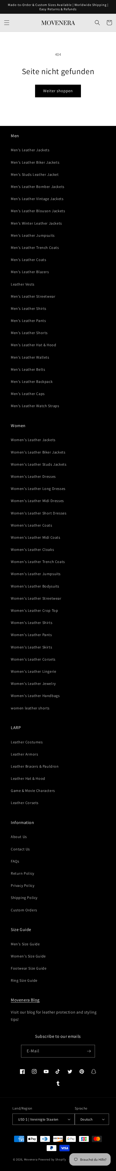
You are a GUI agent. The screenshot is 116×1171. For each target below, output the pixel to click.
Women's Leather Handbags (35, 695)
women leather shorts (30, 708)
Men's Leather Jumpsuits (33, 235)
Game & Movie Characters (33, 790)
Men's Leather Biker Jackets (35, 162)
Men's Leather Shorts (29, 332)
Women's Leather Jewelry (33, 683)
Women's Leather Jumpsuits (36, 573)
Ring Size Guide (24, 980)
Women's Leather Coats (31, 525)
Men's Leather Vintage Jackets (37, 198)
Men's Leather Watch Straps (35, 405)
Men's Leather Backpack (32, 381)
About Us (19, 836)
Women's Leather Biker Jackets (38, 452)
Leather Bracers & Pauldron (35, 766)
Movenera (31, 1159)
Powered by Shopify (52, 1159)
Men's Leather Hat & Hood (33, 344)
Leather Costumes (27, 742)
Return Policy (22, 873)
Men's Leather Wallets (30, 357)
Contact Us (20, 849)
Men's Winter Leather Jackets (36, 223)
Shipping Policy (24, 897)
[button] (7, 23)
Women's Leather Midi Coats (35, 537)
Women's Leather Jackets (33, 439)
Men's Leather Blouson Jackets (38, 210)
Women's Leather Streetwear (36, 598)
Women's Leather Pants (31, 634)
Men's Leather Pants (28, 320)
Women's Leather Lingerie (33, 671)
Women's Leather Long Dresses (38, 488)
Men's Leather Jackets (30, 149)
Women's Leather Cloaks (32, 549)
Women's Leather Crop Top (34, 610)
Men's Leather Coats (28, 259)
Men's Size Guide (25, 944)
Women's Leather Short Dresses (38, 513)
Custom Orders (24, 910)
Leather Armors (24, 754)
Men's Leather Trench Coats (35, 247)
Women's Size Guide (28, 956)
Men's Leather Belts (28, 369)
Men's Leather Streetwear (33, 296)
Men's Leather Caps (28, 393)
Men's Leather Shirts (28, 308)
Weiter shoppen (58, 90)
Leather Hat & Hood (28, 778)
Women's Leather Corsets (33, 659)
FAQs (15, 861)
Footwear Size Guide (28, 968)
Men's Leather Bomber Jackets (37, 186)
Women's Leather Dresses (33, 476)
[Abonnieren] (89, 1051)
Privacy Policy (22, 885)
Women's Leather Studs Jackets (38, 464)
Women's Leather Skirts (31, 647)
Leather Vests (23, 284)
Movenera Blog (25, 1000)
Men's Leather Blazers (30, 271)
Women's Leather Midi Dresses (37, 500)
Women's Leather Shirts (31, 622)
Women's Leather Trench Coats (38, 561)
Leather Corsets (25, 802)
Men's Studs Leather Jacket (35, 174)
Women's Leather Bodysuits (35, 586)
